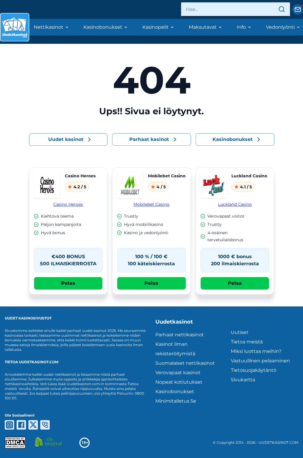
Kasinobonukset (102, 27)
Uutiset (240, 332)
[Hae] (281, 9)
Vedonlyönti (280, 27)
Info (241, 27)
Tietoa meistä (247, 342)
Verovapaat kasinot (178, 372)
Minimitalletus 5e (175, 401)
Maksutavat (203, 27)
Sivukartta (243, 380)
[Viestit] (297, 9)
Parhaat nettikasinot (179, 335)
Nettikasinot (48, 27)
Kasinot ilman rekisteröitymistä (175, 348)
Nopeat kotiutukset (178, 382)
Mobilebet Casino (151, 204)
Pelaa (68, 283)
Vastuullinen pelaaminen (260, 361)
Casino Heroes (68, 204)
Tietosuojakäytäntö (253, 370)
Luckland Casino (235, 204)
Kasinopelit (155, 27)
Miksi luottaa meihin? (256, 351)
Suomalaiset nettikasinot (185, 363)
